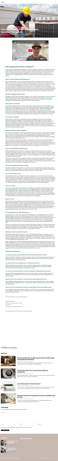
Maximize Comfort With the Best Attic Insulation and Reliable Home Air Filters (36, 396)
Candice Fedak (4, 34)
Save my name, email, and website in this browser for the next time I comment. (17, 427)
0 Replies (24, 34)
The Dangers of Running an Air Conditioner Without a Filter (12, 442)
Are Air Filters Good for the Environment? (28, 384)
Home (3, 2)
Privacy (52, 458)
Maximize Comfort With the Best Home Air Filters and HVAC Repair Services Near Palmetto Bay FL (35, 358)
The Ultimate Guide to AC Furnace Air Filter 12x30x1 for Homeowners (32, 371)
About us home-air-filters (45, 458)
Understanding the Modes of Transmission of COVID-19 (12, 449)
